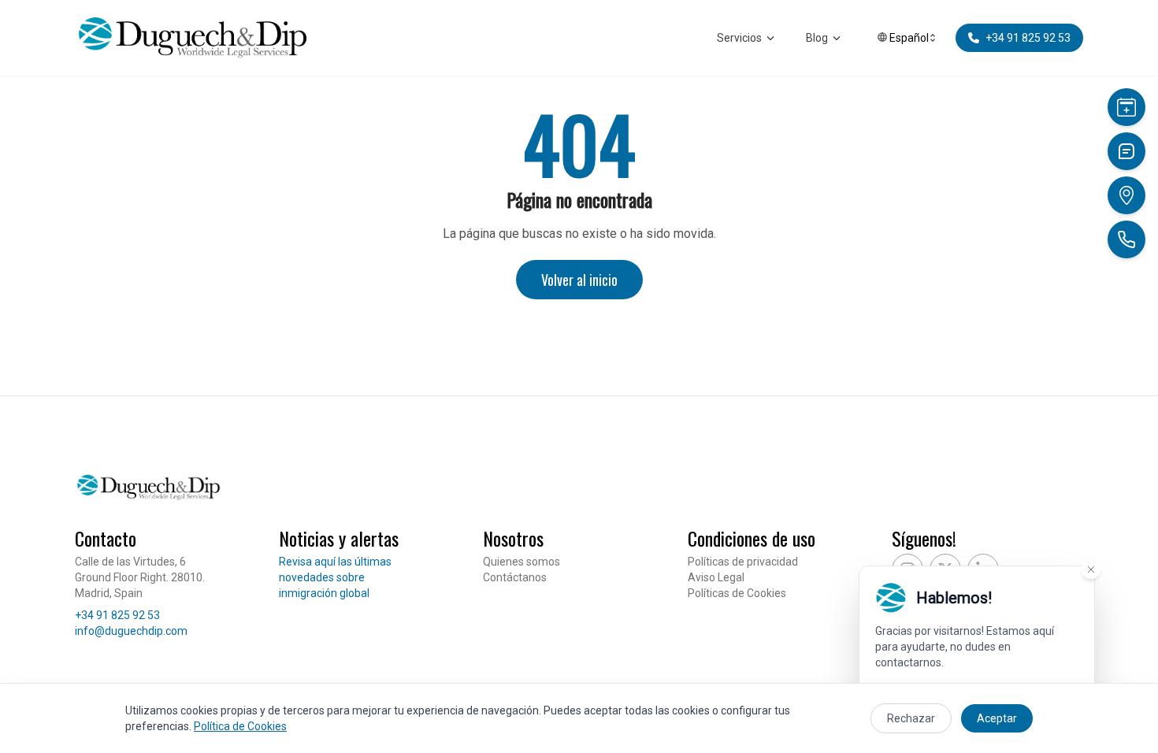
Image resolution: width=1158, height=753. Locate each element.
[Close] (1091, 569)
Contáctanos (515, 577)
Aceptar (997, 718)
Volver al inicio (579, 279)
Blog (817, 38)
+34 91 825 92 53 (117, 615)
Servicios (739, 38)
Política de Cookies (240, 726)
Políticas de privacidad (743, 561)
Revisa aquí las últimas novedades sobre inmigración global (335, 577)
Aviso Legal (716, 577)
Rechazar (911, 718)
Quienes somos (521, 561)
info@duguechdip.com (131, 631)
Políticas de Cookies (737, 593)
